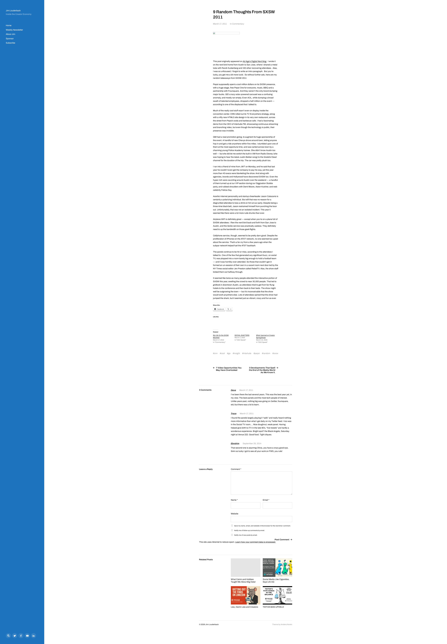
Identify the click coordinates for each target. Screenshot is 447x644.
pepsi (257, 353)
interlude (247, 353)
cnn (216, 353)
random (266, 353)
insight (237, 353)
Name (234, 500)
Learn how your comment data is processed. (255, 542)
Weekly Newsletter (14, 30)
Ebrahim (235, 443)
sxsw (276, 353)
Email (266, 500)
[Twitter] (14, 635)
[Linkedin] (33, 635)
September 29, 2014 (252, 443)
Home (8, 25)
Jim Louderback (13, 10)
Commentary (238, 24)
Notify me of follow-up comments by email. (249, 530)
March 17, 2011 (220, 24)
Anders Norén (286, 624)
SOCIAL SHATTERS (242, 335)
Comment (236, 469)
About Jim (10, 34)
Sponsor (10, 38)
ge (229, 353)
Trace (233, 413)
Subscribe (10, 43)
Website (234, 514)
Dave (233, 390)
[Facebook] (21, 635)
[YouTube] (27, 635)
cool (223, 353)
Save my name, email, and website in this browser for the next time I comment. (262, 526)
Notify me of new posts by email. (245, 535)
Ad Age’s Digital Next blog (254, 61)
